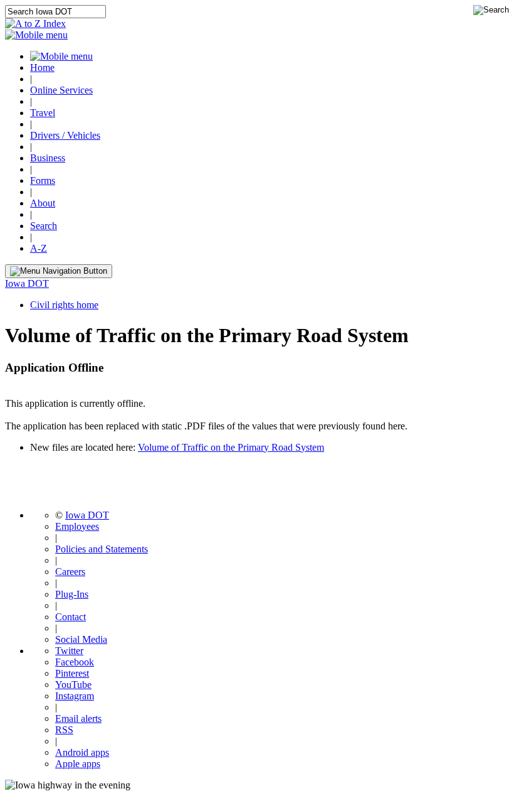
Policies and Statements (101, 549)
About (42, 203)
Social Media (81, 639)
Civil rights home (64, 304)
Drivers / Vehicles (65, 135)
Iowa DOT (27, 283)
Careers (70, 571)
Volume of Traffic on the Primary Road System (231, 447)
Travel (42, 112)
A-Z (38, 248)
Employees (77, 526)
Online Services (61, 90)
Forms (42, 180)
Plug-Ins (71, 594)
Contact (70, 616)
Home (42, 67)
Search (43, 225)
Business (47, 158)
